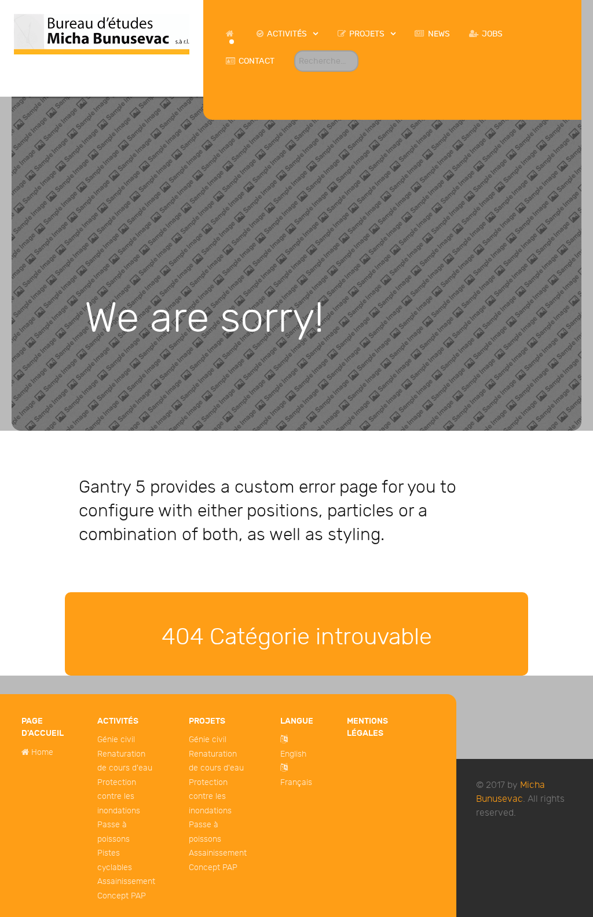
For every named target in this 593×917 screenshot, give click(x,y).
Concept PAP (121, 896)
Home (42, 752)
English (293, 754)
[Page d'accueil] (231, 33)
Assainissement (126, 881)
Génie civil (116, 739)
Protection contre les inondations (118, 796)
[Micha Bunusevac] (101, 33)
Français (296, 782)
